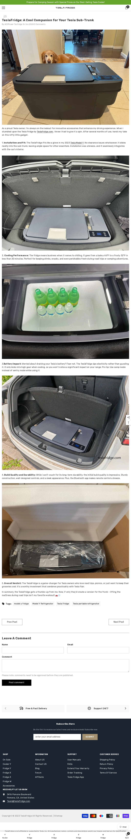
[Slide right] (125, 708)
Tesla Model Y (77, 143)
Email (70, 644)
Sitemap (58, 816)
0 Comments (39, 24)
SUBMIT (90, 737)
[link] (33, 708)
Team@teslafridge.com (18, 801)
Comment (7, 657)
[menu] (3, 7)
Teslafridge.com (45, 131)
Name (5, 644)
